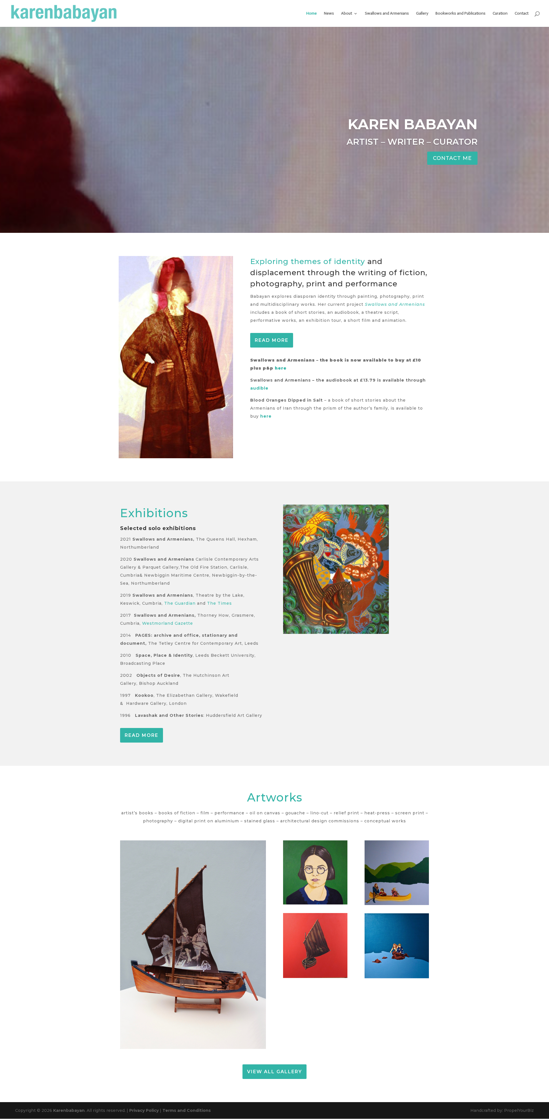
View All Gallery (274, 1071)
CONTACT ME (452, 158)
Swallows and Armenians (387, 13)
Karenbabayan (69, 1110)
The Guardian (180, 603)
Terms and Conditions (186, 1110)
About (346, 13)
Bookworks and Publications (460, 13)
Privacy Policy (144, 1110)
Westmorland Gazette (167, 623)
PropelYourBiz (519, 1110)
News (329, 13)
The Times (219, 603)
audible (259, 388)
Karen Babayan (413, 124)
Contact (521, 13)
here (281, 368)
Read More (272, 340)
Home (311, 13)
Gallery (422, 13)
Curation (500, 13)
